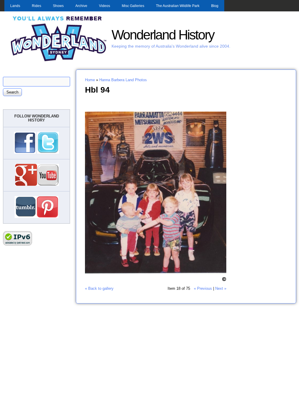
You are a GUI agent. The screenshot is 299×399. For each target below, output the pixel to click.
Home (90, 80)
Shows (58, 6)
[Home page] (58, 60)
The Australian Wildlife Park (177, 6)
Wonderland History (163, 34)
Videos (104, 6)
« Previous (203, 288)
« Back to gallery (99, 288)
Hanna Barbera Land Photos (123, 80)
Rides (36, 6)
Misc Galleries (133, 6)
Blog (214, 6)
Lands (15, 6)
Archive (81, 6)
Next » (220, 288)
